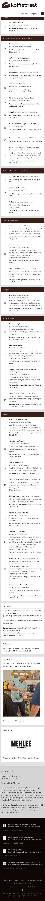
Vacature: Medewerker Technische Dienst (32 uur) (25, 862)
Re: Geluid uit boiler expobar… (19, 130)
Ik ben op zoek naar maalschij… (19, 90)
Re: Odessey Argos (15, 361)
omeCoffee (31, 237)
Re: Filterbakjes (14, 141)
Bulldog (35, 504)
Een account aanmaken (9, 778)
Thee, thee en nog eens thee (18, 295)
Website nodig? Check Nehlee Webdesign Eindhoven (21, 758)
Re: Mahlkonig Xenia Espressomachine (22, 824)
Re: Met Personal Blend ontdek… (20, 524)
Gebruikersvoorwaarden (34, 880)
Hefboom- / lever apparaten (19, 58)
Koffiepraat (7, 414)
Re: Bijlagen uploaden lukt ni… (19, 596)
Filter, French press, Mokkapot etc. (21, 98)
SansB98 (36, 454)
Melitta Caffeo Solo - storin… (18, 76)
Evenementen (14, 496)
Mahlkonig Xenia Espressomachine (20, 837)
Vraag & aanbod (9, 318)
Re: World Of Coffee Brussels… (19, 504)
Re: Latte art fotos (15, 210)
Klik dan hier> (19, 721)
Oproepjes (12, 393)
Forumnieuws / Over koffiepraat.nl (21, 585)
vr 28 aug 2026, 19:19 (16, 830)
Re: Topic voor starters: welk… (19, 28)
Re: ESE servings (14, 194)
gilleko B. (28, 210)
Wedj (34, 577)
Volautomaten (14, 72)
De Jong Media (33, 896)
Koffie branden (14, 269)
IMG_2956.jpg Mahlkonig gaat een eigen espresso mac (25, 839)
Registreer (34, 14)
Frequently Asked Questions (10, 776)
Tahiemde (37, 337)
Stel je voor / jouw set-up (18, 419)
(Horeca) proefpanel (16, 441)
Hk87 (32, 116)
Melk (11, 202)
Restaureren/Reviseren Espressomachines (24, 147)
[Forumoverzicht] (20, 5)
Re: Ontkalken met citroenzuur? (19, 161)
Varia (11, 226)
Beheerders (13, 633)
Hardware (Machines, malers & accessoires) (18, 38)
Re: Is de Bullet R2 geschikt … (18, 280)
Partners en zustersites (17, 532)
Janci (34, 28)
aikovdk (27, 361)
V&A (16, 880)
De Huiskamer (14, 479)
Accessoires (13, 138)
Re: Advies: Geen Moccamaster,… (20, 104)
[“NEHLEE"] (21, 755)
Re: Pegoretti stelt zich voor (18, 433)
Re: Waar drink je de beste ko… (19, 454)
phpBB (12, 893)
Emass (36, 308)
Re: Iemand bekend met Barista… (20, 385)
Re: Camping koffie (15, 261)
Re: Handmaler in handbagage (19, 577)
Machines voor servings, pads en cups (22, 124)
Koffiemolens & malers (17, 84)
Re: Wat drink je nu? (15, 180)
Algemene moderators (25, 633)
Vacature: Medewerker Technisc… (20, 404)
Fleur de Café (13, 552)
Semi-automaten (15, 44)
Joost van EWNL (8, 868)
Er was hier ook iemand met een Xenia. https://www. (25, 827)
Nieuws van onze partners (18, 513)
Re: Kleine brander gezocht (18, 116)
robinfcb (37, 50)
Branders (12, 112)
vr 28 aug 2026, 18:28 (16, 843)
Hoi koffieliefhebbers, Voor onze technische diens (25, 865)
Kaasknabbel (28, 194)
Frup (36, 385)
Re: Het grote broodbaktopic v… (19, 488)
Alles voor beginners (16, 22)
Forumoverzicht (8, 880)
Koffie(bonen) (14, 176)
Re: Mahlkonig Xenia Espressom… (20, 50)
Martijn (23, 552)
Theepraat (6, 290)
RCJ (30, 651)
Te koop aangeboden (16, 324)
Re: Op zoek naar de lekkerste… (19, 308)
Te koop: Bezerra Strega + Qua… (19, 337)
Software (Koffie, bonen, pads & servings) (17, 171)
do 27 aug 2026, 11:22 (20, 868)
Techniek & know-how (10, 220)
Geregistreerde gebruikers (12, 635)
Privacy (22, 880)
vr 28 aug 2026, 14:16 (14, 856)
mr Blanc (37, 104)
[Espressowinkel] (21, 716)
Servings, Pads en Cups (17, 188)
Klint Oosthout (36, 76)
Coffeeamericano (14, 92)
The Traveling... (14, 558)
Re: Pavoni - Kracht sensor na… (19, 64)
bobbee (35, 130)
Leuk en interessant (16, 462)
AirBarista (12, 473)
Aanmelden (24, 14)
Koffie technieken (15, 245)
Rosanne (25, 141)
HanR (35, 64)
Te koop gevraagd (15, 345)
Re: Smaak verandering (16, 237)
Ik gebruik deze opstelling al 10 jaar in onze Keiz (24, 852)
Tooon (27, 261)
